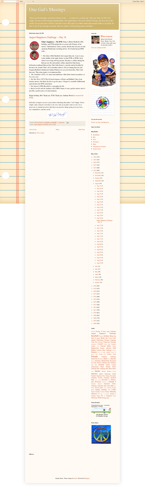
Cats (114, 338)
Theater (107, 392)
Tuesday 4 (113, 394)
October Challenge (103, 378)
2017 (95, 294)
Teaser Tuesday (95, 392)
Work (100, 397)
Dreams (102, 348)
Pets (109, 380)
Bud (94, 137)
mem (92, 371)
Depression (95, 348)
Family (93, 350)
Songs (105, 387)
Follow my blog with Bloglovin (100, 122)
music (101, 374)
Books (103, 338)
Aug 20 (99, 213)
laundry (108, 365)
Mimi (94, 144)
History (93, 361)
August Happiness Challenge (41, 124)
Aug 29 (99, 188)
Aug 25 (99, 199)
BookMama (96, 135)
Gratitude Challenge (109, 357)
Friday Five (102, 354)
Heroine (113, 358)
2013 (95, 305)
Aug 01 (99, 263)
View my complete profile (98, 47)
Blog (111, 336)
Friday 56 (113, 352)
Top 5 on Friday (104, 394)
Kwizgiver (96, 142)
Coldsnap (100, 342)
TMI (99, 394)
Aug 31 (99, 186)
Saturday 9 (112, 381)
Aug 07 (99, 247)
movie (114, 371)
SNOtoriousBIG (99, 388)
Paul (92, 380)
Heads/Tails (94, 359)
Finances (94, 352)
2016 (95, 296)
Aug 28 (99, 191)
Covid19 (100, 344)
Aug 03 (99, 258)
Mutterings (108, 374)
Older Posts (81, 129)
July (96, 266)
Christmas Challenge (110, 340)
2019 (95, 288)
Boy (107, 338)
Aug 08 (99, 244)
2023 (95, 165)
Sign (115, 386)
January (97, 282)
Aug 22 (99, 207)
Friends (94, 356)
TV (102, 396)
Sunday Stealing (101, 389)
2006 (95, 323)
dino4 (75, 478)
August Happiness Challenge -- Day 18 (47, 37)
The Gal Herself (107, 36)
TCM (109, 389)
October (97, 178)
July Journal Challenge (100, 363)
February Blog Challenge (104, 350)
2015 (95, 299)
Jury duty (94, 365)
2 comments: (61, 122)
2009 (95, 315)
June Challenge (111, 363)
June (96, 269)
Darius (114, 346)
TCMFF (113, 390)
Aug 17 (99, 225)
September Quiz (102, 386)
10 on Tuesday (95, 331)
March (97, 277)
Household (113, 361)
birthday (106, 336)
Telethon (102, 392)
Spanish (109, 388)
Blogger (87, 478)
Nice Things (105, 376)
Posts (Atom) (40, 133)
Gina (94, 139)
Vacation (109, 396)
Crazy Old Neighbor (110, 344)
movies (51, 124)
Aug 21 (99, 210)
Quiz (92, 382)
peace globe (98, 380)
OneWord (113, 378)
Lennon (114, 365)
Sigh (54, 124)
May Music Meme (111, 368)
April (96, 274)
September (98, 181)
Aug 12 (99, 236)
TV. (104, 396)
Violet (114, 396)
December (98, 173)
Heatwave (100, 359)
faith (114, 348)
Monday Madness (106, 371)
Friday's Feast (111, 354)
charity (93, 340)
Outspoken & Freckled (99, 146)
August (97, 183)
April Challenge (111, 331)
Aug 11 (99, 239)
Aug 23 (99, 205)
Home (57, 129)
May (96, 272)
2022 (95, 168)
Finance (114, 350)
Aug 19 (99, 215)
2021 (95, 170)
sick (108, 386)
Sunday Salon (97, 149)
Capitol (110, 338)
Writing (104, 398)
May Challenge (101, 368)
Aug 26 (99, 196)
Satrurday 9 (105, 382)
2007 (95, 321)
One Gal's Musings (47, 9)
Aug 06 (99, 249)
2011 (95, 310)
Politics (113, 380)
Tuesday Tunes (95, 396)
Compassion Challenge (109, 342)
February (98, 280)
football (108, 352)
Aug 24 (99, 202)
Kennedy (101, 364)
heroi (109, 359)
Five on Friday (102, 352)
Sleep (92, 388)
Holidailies (98, 361)
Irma (92, 363)
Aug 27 (99, 194)
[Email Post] (67, 122)
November (98, 175)
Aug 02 (99, 260)
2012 (95, 307)
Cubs (98, 346)
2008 (95, 318)
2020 (95, 286)
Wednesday (94, 398)
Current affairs (106, 346)
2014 (95, 302)
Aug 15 (99, 228)
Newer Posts (33, 129)
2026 (95, 157)
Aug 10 (99, 241)
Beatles (101, 336)
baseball (94, 335)
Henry (106, 358)
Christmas (100, 340)
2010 (95, 313)
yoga (108, 398)
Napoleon (99, 376)
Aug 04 (99, 255)
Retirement (98, 382)
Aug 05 (99, 252)
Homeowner (105, 361)
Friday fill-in (94, 354)
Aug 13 (99, 233)
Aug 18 (99, 218)
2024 (95, 162)
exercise (108, 348)
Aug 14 (99, 231)
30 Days (103, 331)
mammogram (95, 367)
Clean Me (94, 342)
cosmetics (93, 344)
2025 (95, 160)
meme (97, 370)
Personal (104, 380)
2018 (95, 291)
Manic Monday (105, 367)
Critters (93, 346)
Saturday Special (96, 384)
